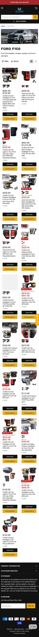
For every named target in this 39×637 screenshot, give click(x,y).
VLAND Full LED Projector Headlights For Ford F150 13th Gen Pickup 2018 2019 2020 (9, 199)
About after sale (19, 629)
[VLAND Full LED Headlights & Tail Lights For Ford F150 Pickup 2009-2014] (10, 524)
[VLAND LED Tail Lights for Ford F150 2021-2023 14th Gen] (29, 330)
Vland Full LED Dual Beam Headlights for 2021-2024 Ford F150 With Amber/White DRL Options (29, 204)
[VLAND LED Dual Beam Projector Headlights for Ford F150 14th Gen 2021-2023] (29, 132)
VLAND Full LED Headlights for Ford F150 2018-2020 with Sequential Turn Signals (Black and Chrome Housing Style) (9, 102)
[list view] (36, 61)
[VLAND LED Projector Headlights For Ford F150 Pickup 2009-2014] (29, 378)
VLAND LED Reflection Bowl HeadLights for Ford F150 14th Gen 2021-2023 (28, 254)
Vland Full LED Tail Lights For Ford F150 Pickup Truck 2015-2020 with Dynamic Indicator (28, 97)
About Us (9, 629)
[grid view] (31, 61)
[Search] (35, 17)
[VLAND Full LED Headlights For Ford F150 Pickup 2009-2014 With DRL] (10, 282)
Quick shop (10, 114)
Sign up (31, 606)
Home (3, 26)
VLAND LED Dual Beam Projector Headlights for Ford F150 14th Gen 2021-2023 (28, 151)
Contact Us (29, 629)
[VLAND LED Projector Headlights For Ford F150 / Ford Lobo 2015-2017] (10, 330)
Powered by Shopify (19, 633)
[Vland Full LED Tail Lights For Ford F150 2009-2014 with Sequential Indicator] (10, 232)
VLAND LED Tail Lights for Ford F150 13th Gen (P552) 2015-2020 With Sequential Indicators (9, 154)
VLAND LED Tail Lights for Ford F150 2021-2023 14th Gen (28, 350)
